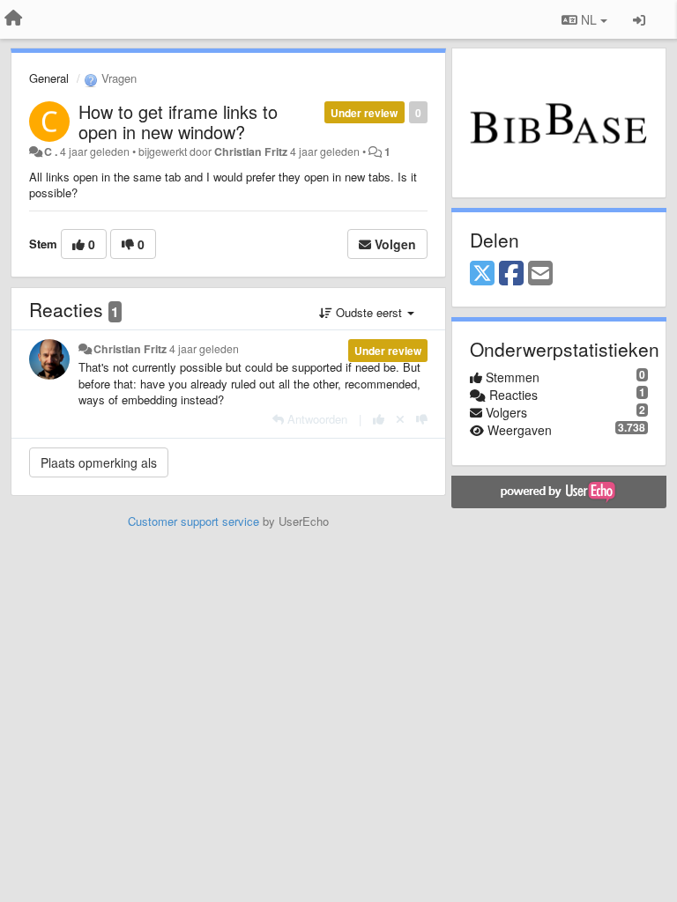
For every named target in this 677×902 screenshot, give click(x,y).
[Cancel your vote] (400, 418)
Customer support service (193, 521)
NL (588, 19)
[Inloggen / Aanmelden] (639, 19)
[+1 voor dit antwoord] (378, 418)
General (49, 78)
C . (50, 151)
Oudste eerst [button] (368, 312)
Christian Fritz (250, 151)
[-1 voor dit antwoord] (422, 418)
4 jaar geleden (204, 349)
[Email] (540, 274)
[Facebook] (511, 274)
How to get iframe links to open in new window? (178, 121)
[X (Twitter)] (482, 274)
